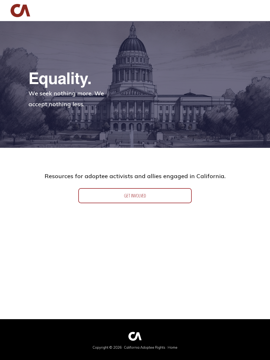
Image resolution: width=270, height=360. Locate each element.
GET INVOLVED (135, 195)
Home (172, 347)
